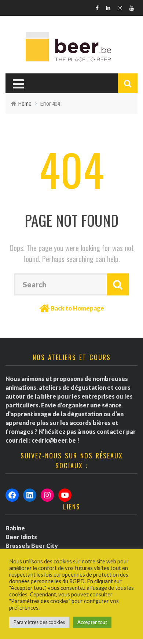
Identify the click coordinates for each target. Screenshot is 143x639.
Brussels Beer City (32, 545)
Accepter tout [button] (92, 622)
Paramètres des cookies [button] (39, 622)
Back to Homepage (77, 308)
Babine (15, 527)
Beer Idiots (21, 536)
